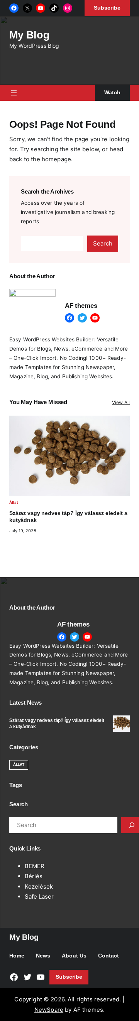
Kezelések (39, 886)
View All (121, 402)
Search (102, 243)
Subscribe (69, 977)
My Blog (29, 35)
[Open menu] (14, 92)
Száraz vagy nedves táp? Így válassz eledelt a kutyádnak (68, 516)
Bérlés (33, 876)
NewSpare (48, 1009)
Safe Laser (39, 896)
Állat (13, 502)
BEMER (34, 866)
